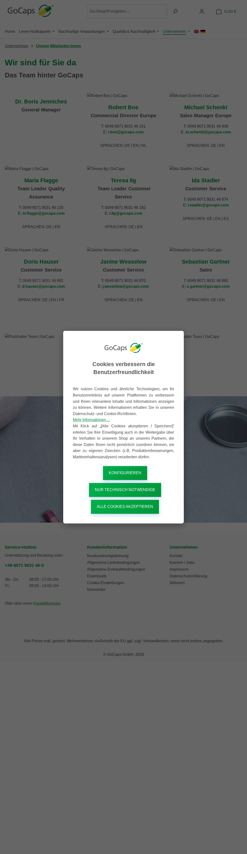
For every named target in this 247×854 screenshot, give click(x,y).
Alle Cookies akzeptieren (125, 507)
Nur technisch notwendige (125, 490)
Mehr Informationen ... (91, 420)
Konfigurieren (125, 473)
